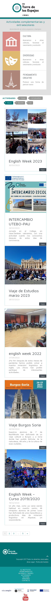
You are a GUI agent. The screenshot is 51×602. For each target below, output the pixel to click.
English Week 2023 (25, 161)
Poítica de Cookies (42, 562)
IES (30, 103)
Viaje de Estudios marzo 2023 (24, 293)
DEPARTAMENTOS (25, 571)
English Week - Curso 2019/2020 (24, 496)
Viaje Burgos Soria (25, 425)
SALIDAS (21, 103)
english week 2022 (25, 353)
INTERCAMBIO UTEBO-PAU (21, 221)
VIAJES (9, 103)
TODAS (23, 98)
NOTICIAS (26, 577)
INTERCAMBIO (36, 98)
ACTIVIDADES (26, 575)
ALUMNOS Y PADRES (25, 573)
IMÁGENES (26, 579)
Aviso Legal (31, 562)
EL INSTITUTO (25, 570)
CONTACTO (26, 580)
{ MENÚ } (25, 15)
